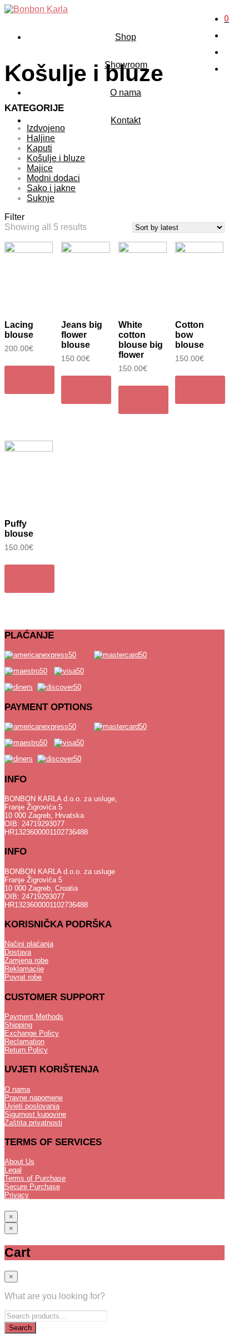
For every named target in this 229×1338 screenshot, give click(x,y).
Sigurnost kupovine (35, 1114)
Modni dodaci (53, 178)
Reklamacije (24, 969)
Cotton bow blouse (189, 335)
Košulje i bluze (56, 158)
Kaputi (39, 148)
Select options (29, 380)
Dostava (17, 952)
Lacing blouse (18, 330)
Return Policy (26, 1050)
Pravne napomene (33, 1098)
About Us (19, 1161)
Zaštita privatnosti (33, 1123)
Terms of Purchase (35, 1178)
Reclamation (24, 1041)
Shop (125, 37)
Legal (13, 1170)
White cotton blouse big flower (140, 340)
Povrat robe (23, 977)
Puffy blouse (18, 528)
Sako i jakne (51, 188)
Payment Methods (33, 1016)
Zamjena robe (26, 960)
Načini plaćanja (28, 944)
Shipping (18, 1025)
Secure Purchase (32, 1186)
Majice (40, 168)
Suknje (40, 198)
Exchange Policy (31, 1033)
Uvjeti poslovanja (31, 1106)
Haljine (41, 138)
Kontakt (126, 120)
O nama (125, 92)
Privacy (16, 1195)
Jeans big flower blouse (81, 335)
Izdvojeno (46, 128)
